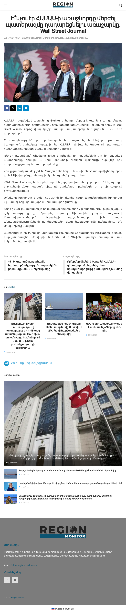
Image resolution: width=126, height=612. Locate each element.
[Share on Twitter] (13, 108)
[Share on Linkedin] (19, 108)
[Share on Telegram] (26, 108)
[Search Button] (120, 5)
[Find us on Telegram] (15, 580)
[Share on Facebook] (7, 108)
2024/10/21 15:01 (12, 37)
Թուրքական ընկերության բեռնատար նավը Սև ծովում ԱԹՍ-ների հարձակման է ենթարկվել (63, 329)
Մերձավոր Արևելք (53, 37)
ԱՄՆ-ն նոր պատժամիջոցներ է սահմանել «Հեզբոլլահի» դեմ (105, 327)
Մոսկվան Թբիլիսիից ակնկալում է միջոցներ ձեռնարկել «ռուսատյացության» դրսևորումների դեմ (70, 483)
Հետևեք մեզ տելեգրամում (31, 363)
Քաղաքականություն (76, 37)
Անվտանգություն (32, 37)
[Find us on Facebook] (7, 580)
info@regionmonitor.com (24, 565)
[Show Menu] (5, 5)
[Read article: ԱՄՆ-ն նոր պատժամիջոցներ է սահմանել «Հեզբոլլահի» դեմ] (105, 306)
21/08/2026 (10, 352)
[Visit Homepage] (63, 5)
